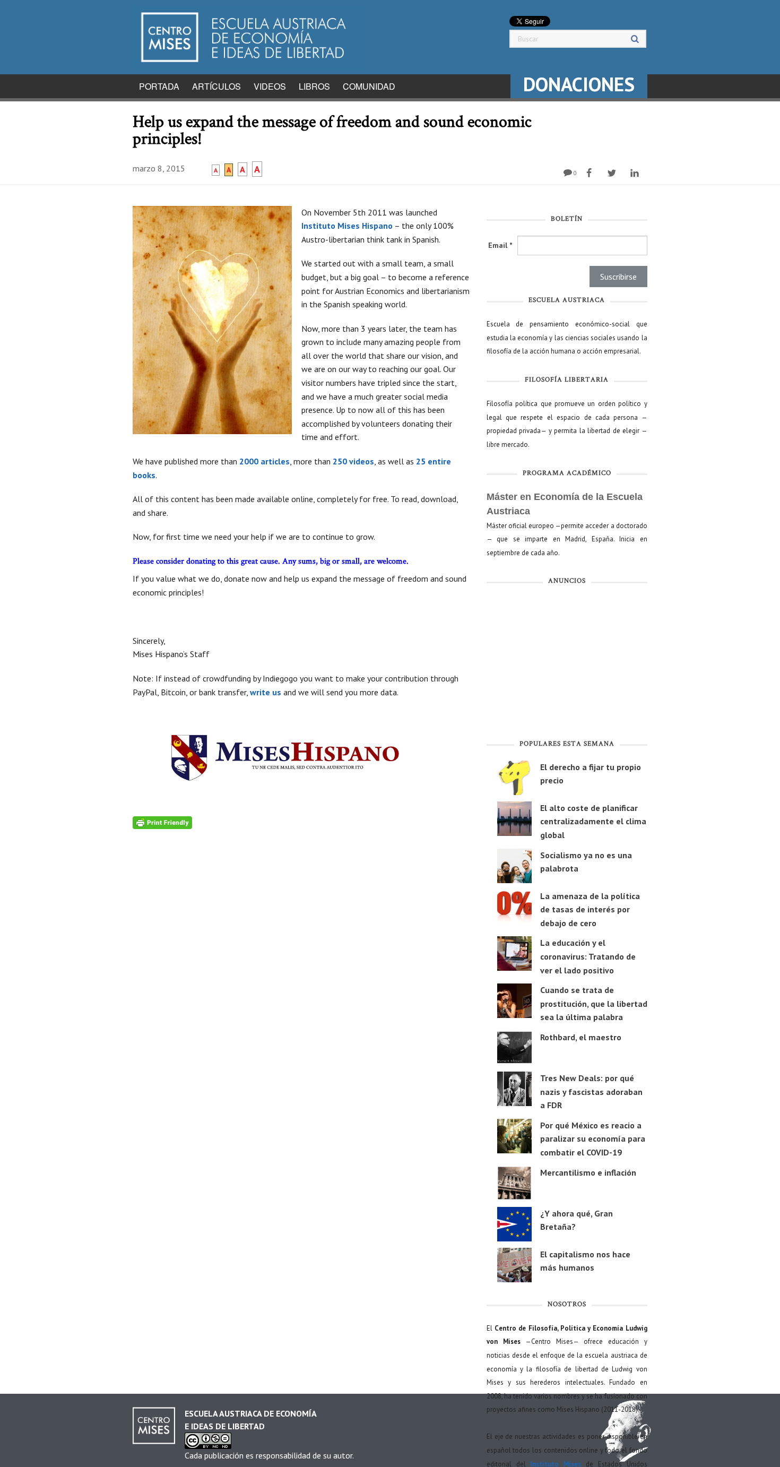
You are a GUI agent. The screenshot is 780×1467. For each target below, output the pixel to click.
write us (265, 692)
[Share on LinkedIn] (636, 173)
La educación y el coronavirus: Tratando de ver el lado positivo (588, 956)
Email (500, 245)
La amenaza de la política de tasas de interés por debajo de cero (590, 909)
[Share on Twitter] (613, 173)
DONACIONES (579, 84)
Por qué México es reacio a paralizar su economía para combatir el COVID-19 (592, 1139)
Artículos (216, 86)
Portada (159, 86)
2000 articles (264, 461)
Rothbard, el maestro (580, 1037)
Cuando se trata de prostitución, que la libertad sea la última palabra (593, 1003)
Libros (314, 86)
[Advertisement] (567, 664)
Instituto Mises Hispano (347, 225)
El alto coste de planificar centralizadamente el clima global (593, 821)
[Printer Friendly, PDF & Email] (162, 821)
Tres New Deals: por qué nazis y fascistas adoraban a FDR (591, 1091)
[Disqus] (302, 961)
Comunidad (369, 86)
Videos (270, 86)
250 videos (353, 461)
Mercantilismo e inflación (588, 1172)
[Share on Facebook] (590, 173)
